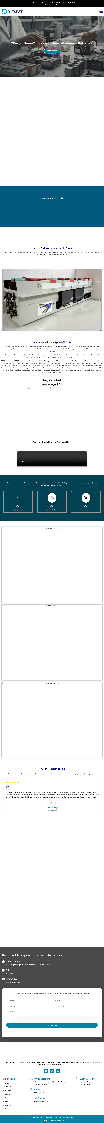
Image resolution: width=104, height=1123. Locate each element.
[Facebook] (46, 1071)
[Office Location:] (3, 961)
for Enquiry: (11, 979)
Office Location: (13, 961)
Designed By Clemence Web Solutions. (52, 1120)
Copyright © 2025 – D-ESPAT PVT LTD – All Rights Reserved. (52, 1117)
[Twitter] (52, 1071)
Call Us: (9, 970)
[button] (4, 300)
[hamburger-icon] (100, 11)
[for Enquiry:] (3, 979)
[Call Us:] (3, 970)
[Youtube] (58, 1071)
